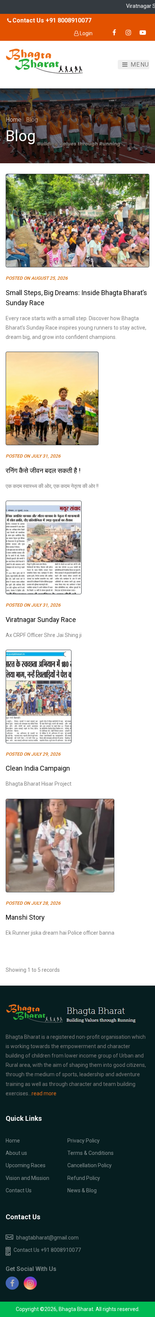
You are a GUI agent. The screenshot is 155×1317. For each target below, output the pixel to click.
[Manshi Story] (60, 845)
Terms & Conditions (90, 1153)
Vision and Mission (27, 1178)
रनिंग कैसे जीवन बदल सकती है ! (43, 470)
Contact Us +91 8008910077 (47, 1250)
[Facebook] (12, 1283)
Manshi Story (25, 917)
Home (14, 119)
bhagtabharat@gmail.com (47, 1238)
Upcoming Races (26, 1165)
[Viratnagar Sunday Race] (44, 547)
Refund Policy (83, 1178)
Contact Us (19, 1190)
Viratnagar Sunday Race (41, 619)
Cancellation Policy (89, 1165)
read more (44, 1093)
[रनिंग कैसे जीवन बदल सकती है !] (52, 398)
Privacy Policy (83, 1141)
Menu (138, 64)
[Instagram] (30, 1283)
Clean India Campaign (38, 768)
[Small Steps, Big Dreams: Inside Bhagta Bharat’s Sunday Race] (77, 220)
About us (16, 1153)
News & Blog (82, 1190)
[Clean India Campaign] (38, 696)
